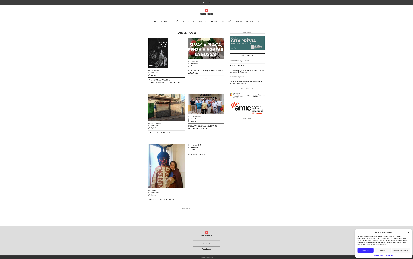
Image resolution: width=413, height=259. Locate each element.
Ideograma (210, 257)
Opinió (193, 66)
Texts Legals (389, 255)
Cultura (193, 149)
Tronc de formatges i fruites (239, 61)
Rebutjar (383, 250)
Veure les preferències (401, 250)
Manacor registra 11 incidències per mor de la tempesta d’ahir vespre (246, 82)
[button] (409, 232)
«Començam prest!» (237, 77)
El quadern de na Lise (237, 65)
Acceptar (365, 250)
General (153, 75)
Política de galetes (378, 255)
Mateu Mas (155, 73)
